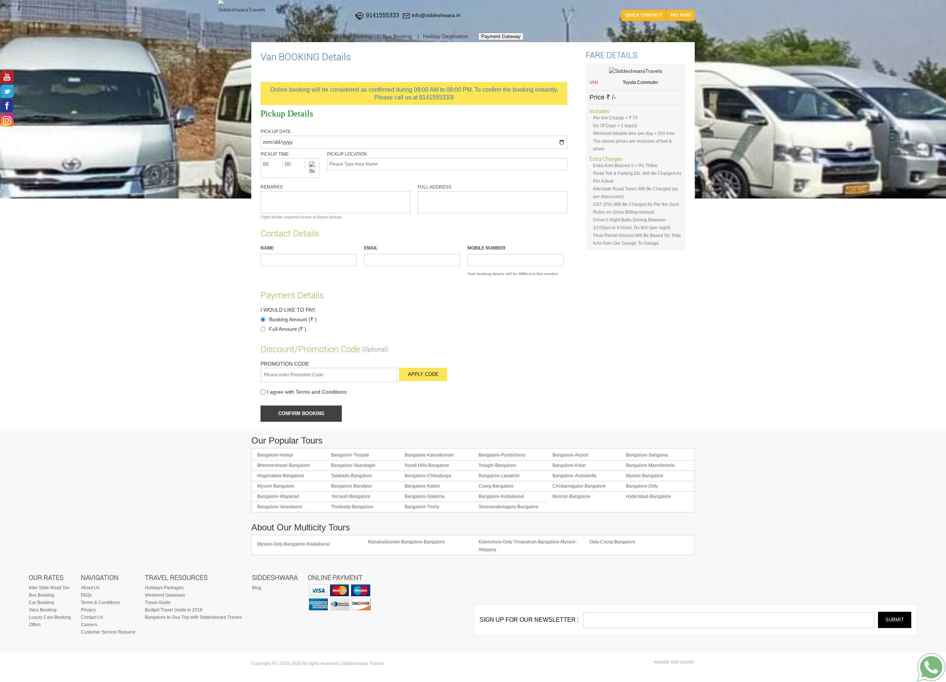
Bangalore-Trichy (422, 506)
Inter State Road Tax (49, 587)
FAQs (86, 595)
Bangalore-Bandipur (351, 486)
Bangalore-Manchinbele (650, 465)
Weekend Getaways (165, 595)
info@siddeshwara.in (436, 15)
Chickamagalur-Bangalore (579, 486)
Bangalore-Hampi (275, 455)
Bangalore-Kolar (569, 465)
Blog (256, 587)
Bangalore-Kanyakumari (429, 455)
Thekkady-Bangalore (352, 506)
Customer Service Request (108, 632)
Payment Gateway (501, 36)
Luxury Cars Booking (50, 617)
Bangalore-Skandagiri (353, 465)
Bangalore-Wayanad (278, 496)
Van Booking (305, 36)
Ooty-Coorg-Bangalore (612, 541)
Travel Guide (158, 602)
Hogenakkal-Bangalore (280, 475)
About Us (90, 587)
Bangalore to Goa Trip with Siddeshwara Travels (193, 617)
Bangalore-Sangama (647, 455)
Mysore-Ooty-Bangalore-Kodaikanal (293, 544)
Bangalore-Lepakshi (499, 475)
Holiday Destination (445, 36)
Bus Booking (397, 36)
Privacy (88, 610)
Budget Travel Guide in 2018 (174, 610)
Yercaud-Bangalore (350, 496)
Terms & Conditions (100, 602)
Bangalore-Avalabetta (574, 475)
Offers (35, 624)
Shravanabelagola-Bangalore (508, 506)
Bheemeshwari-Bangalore (283, 465)
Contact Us (92, 617)
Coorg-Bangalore (496, 486)
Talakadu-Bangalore (351, 475)
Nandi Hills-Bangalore (427, 465)
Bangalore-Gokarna (425, 496)
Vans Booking (43, 610)
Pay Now (680, 15)
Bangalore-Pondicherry (502, 455)
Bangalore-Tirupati (350, 455)
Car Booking (265, 36)
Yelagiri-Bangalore (497, 465)
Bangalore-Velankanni (279, 506)
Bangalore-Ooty (642, 486)
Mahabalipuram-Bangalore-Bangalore (406, 541)
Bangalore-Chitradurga (428, 475)
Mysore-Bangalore (644, 475)
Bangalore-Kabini (422, 486)
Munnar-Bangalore (571, 496)
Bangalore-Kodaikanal (501, 496)
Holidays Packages (164, 587)
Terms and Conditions (321, 392)
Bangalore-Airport (570, 455)
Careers (89, 624)
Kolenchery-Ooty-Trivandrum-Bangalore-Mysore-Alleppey (528, 545)
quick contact (643, 15)
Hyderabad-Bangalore (648, 496)
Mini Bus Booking (351, 36)
